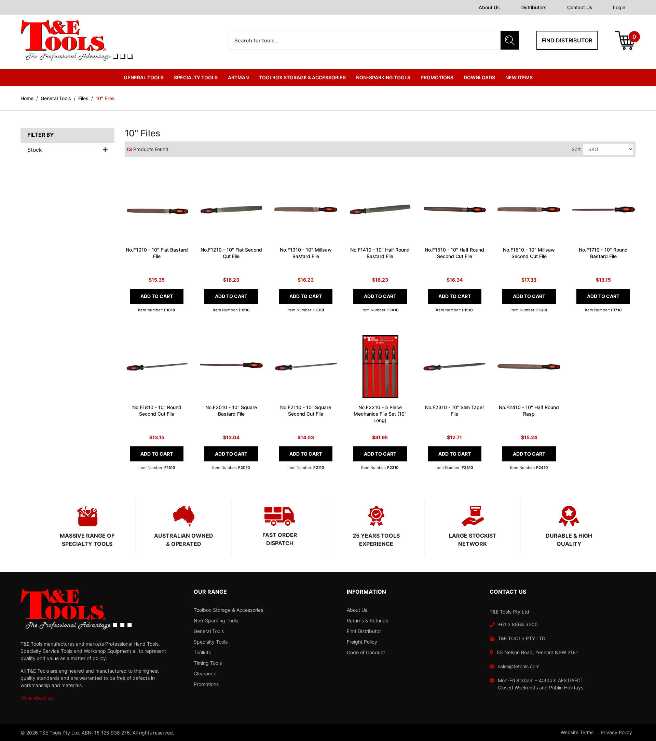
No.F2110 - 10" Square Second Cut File (305, 410)
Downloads (479, 77)
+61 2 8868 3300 (518, 624)
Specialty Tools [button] (196, 77)
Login (619, 7)
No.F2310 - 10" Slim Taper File (454, 410)
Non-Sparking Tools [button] (383, 77)
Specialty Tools (211, 642)
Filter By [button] (40, 135)
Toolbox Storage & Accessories (228, 610)
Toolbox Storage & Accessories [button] (302, 77)
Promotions (437, 77)
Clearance (205, 673)
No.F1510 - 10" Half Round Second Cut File (454, 253)
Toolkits (202, 652)
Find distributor (567, 40)
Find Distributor (364, 631)
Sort (576, 149)
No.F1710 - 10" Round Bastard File (603, 253)
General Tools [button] (144, 77)
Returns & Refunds (367, 620)
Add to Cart (156, 296)
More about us (36, 698)
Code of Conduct (366, 652)
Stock (34, 150)
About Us (489, 7)
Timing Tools (208, 663)
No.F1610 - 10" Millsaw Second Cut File (529, 253)
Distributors (533, 7)
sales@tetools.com (518, 666)
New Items (519, 77)
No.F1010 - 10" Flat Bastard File (157, 253)
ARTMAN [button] (238, 77)
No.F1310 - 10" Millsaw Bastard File (306, 253)
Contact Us (579, 7)
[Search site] (510, 40)
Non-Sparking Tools (216, 620)
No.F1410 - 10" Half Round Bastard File (380, 253)
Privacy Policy (616, 732)
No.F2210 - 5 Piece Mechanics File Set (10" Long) (380, 413)
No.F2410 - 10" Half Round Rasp (529, 410)
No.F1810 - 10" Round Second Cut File (156, 410)
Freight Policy (362, 642)
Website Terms (577, 732)
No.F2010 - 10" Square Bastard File (231, 410)
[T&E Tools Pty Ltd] (76, 40)
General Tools (209, 631)
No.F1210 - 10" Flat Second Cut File (231, 253)
